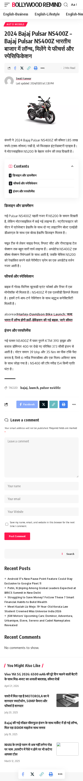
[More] (42, 68)
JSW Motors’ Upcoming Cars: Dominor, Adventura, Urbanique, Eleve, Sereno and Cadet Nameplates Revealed (38, 620)
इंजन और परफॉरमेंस (24, 191)
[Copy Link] (29, 68)
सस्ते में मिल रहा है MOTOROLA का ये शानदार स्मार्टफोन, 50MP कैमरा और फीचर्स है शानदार (26, 701)
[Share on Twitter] (22, 68)
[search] (66, 4)
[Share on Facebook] (15, 68)
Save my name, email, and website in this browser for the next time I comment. (42, 524)
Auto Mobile (16, 24)
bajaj (23, 388)
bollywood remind (36, 4)
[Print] (36, 68)
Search (70, 553)
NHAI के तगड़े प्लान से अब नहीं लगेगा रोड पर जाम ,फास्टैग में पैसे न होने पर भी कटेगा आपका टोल (28, 749)
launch (34, 388)
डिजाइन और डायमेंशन (25, 175)
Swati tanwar (23, 78)
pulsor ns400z (50, 388)
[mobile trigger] (8, 4)
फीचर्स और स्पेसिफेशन (25, 183)
